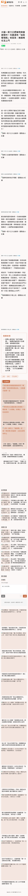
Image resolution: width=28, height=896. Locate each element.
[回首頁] (7, 2)
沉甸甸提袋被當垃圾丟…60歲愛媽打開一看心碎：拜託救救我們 (14, 348)
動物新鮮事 (4, 6)
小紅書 (18, 68)
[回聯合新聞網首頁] (3, 2)
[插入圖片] (21, 596)
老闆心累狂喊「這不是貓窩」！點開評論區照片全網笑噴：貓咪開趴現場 (14, 341)
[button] (19, 2)
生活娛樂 (23, 6)
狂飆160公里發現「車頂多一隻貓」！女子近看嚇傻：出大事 (14, 368)
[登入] (23, 2)
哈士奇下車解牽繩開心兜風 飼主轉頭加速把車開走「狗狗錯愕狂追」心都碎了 (14, 362)
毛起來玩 (11, 6)
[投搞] (21, 2)
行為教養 (17, 6)
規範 (3, 596)
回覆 (25, 596)
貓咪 (8, 376)
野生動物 (14, 376)
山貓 (3, 376)
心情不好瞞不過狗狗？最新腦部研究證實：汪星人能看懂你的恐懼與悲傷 (14, 355)
